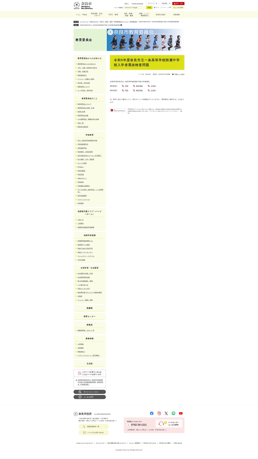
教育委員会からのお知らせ (87, 64)
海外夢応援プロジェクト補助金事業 (90, 292)
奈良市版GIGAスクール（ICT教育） (90, 155)
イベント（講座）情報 (85, 300)
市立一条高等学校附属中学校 (87, 140)
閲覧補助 (164, 3)
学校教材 (81, 203)
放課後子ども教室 (84, 245)
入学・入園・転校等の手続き (87, 68)
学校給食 (81, 182)
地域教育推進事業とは (85, 241)
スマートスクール (84, 199)
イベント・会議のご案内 (86, 79)
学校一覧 (81, 123)
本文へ (127, 3)
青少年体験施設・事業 (85, 281)
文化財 (90, 364)
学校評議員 (81, 171)
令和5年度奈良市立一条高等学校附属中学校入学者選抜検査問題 (100, 25)
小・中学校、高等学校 (85, 90)
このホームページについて (84, 443)
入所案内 (81, 223)
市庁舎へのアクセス (149, 443)
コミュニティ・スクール (86, 256)
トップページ (84, 22)
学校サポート (82, 178)
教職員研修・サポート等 (86, 330)
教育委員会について (84, 104)
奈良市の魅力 (160, 14)
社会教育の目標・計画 (85, 273)
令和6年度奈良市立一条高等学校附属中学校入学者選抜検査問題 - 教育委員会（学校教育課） (90, 382)
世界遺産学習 (82, 148)
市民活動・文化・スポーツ (97, 14)
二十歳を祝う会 (83, 285)
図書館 (90, 308)
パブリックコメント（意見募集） (89, 355)
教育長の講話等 (83, 127)
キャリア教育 (82, 163)
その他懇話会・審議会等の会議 (88, 119)
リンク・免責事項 (134, 443)
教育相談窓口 (82, 75)
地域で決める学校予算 (85, 248)
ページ (164, 7)
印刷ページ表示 (179, 74)
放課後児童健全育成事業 (86, 227)
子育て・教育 (113, 14)
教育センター (90, 316)
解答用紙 (139, 86)
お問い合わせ (178, 443)
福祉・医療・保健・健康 (129, 14)
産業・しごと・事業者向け (144, 14)
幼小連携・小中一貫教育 (86, 159)
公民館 (80, 296)
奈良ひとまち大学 (84, 288)
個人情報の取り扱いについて (117, 443)
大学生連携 (81, 260)
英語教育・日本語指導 (85, 152)
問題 (126, 86)
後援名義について (84, 86)
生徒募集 (81, 348)
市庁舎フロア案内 (165, 443)
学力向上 (81, 167)
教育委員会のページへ (121, 22)
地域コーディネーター (85, 252)
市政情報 (176, 14)
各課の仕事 (81, 112)
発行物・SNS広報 (84, 83)
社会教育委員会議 (84, 277)
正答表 (153, 86)
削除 (121, 25)
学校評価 (81, 174)
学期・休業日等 (83, 71)
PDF (170, 7)
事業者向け (81, 352)
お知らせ (81, 220)
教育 (111, 22)
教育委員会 (133, 22)
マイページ (151, 3)
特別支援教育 (82, 196)
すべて (157, 7)
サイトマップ (100, 443)
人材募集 (81, 344)
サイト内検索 (118, 7)
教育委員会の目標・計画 (86, 108)
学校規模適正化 (83, 144)
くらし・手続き (81, 14)
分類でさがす (94, 22)
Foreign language (137, 3)
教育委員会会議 (83, 115)
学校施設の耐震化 (84, 186)
